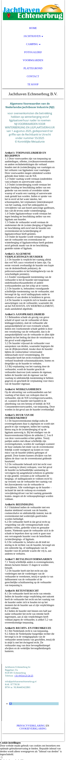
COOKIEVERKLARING (32, 728)
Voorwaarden (33, 60)
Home (33, 28)
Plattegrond (33, 68)
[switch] (1, 757)
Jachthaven (32, 36)
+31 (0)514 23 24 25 (23, 676)
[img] (33, 12)
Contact (33, 76)
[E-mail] (10, 703)
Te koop (32, 84)
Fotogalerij (33, 52)
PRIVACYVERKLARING (31, 725)
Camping (32, 44)
